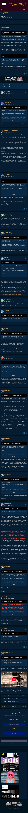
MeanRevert (7, 91)
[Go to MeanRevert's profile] (2, 92)
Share (14, 740)
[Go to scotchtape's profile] (2, 215)
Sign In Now (14, 733)
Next (24, 22)
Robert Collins (8, 652)
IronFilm (6, 27)
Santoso (6, 257)
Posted (9, 28)
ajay (5, 596)
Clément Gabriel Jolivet (20, 32)
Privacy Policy (16, 808)
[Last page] (26, 22)
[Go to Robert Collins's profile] (2, 653)
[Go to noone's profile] (2, 329)
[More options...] (25, 28)
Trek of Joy (7, 232)
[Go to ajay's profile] (2, 597)
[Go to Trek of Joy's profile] (2, 233)
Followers (14, 743)
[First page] (2, 22)
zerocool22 (7, 102)
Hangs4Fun (7, 357)
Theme (10, 808)
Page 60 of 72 (14, 22)
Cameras (10, 17)
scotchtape (7, 214)
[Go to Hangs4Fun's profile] (2, 357)
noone (6, 328)
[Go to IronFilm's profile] (2, 28)
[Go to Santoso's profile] (2, 258)
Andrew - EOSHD (5, 16)
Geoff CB (7, 175)
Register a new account (14, 724)
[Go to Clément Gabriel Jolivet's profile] (2, 131)
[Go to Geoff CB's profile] (2, 175)
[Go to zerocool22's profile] (2, 103)
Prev (4, 22)
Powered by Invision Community (14, 811)
